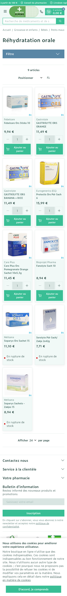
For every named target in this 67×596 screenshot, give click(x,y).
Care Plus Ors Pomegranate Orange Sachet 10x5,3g (16, 269)
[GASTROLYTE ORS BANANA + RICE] (17, 173)
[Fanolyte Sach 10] (49, 244)
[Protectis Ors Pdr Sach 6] (49, 173)
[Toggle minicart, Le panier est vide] (49, 12)
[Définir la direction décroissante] (48, 78)
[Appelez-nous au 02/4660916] (41, 11)
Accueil (7, 29)
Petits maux (57, 29)
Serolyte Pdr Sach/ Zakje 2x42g (46, 339)
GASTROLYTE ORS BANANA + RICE (14, 196)
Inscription (33, 513)
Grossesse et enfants (26, 29)
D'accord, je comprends (33, 589)
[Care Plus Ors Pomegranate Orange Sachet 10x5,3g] (17, 244)
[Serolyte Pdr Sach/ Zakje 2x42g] (49, 319)
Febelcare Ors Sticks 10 (17, 123)
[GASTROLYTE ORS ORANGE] (49, 101)
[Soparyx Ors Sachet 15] (17, 319)
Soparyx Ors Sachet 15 (17, 340)
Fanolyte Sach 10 (46, 265)
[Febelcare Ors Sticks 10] (17, 101)
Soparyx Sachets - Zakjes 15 (14, 405)
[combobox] (29, 21)
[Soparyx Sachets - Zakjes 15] (17, 382)
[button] (33, 54)
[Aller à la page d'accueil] (24, 12)
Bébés (44, 29)
